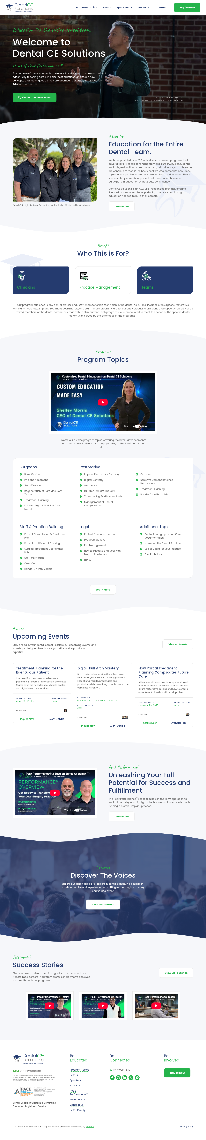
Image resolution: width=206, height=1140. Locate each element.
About (142, 7)
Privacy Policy (186, 1126)
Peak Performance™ (79, 1092)
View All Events (178, 644)
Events (106, 7)
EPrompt (90, 1126)
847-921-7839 (121, 1069)
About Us (75, 1085)
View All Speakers (103, 904)
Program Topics (86, 7)
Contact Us (77, 1105)
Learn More (121, 206)
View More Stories (176, 973)
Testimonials (77, 1099)
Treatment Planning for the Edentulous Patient (39, 670)
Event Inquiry (77, 1110)
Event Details (56, 719)
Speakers (123, 7)
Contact (161, 7)
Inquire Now (187, 7)
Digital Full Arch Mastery (98, 668)
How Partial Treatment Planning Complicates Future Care (163, 672)
